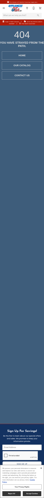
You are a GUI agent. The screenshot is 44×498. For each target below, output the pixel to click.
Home (22, 55)
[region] (22, 481)
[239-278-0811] (33, 8)
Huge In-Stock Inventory (12, 21)
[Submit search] (38, 15)
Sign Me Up (22, 464)
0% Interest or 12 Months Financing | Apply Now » (24, 2)
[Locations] (27, 8)
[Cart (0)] (40, 8)
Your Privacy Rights (22, 487)
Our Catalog (22, 65)
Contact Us (22, 75)
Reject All (11, 493)
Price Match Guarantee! (28, 23)
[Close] (41, 468)
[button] (4, 8)
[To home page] (15, 8)
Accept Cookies (32, 493)
